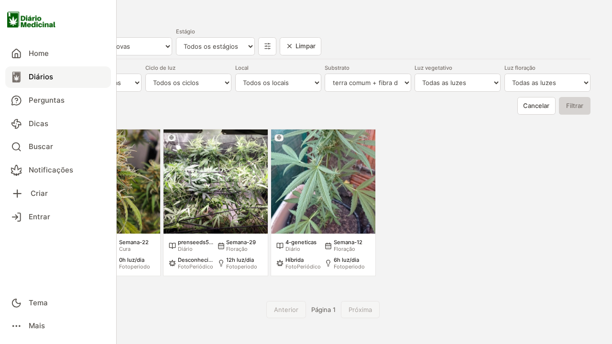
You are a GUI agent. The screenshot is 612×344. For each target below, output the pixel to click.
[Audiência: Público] (171, 137)
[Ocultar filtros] (267, 46)
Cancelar (536, 105)
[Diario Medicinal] (58, 20)
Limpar (305, 46)
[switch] (58, 302)
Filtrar (574, 105)
